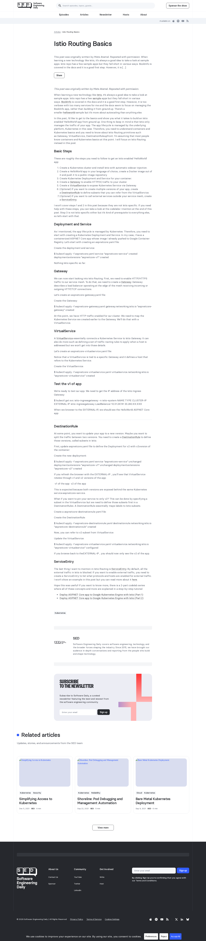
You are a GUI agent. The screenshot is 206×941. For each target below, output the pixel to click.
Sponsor (51, 883)
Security (37, 792)
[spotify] (178, 20)
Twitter (77, 883)
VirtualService (78, 185)
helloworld (69, 112)
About (143, 14)
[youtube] (182, 20)
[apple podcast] (173, 20)
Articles (84, 14)
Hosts (126, 14)
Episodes (64, 14)
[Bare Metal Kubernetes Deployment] (161, 772)
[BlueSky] (187, 919)
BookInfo (66, 101)
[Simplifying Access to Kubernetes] (44, 772)
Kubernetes (60, 613)
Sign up (103, 712)
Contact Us (53, 877)
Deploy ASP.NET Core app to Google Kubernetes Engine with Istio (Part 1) (101, 594)
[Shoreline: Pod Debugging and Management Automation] (103, 772)
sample (97, 98)
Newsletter (106, 14)
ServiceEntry (69, 199)
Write (102, 877)
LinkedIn (77, 890)
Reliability (95, 792)
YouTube (78, 877)
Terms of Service (94, 919)
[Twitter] (176, 919)
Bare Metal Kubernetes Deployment (153, 801)
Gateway (75, 182)
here (134, 579)
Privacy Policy (76, 919)
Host (102, 883)
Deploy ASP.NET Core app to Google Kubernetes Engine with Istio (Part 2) (101, 598)
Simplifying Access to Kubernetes (35, 801)
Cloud (139, 792)
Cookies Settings (112, 919)
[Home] (31, 5)
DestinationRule (71, 192)
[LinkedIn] (182, 919)
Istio (99, 94)
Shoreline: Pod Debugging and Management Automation (100, 801)
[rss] (187, 20)
